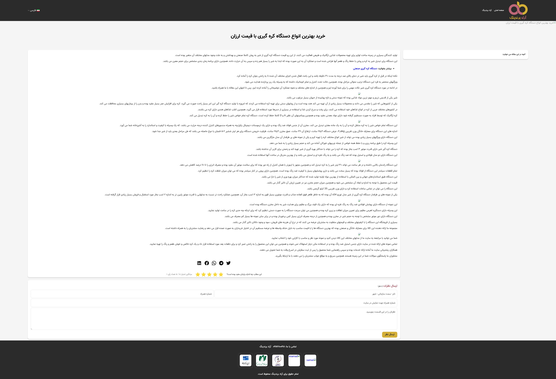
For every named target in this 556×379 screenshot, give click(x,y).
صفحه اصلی (499, 10)
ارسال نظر (389, 334)
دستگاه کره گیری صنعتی (365, 69)
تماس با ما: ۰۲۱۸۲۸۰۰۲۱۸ (285, 347)
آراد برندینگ (487, 10)
